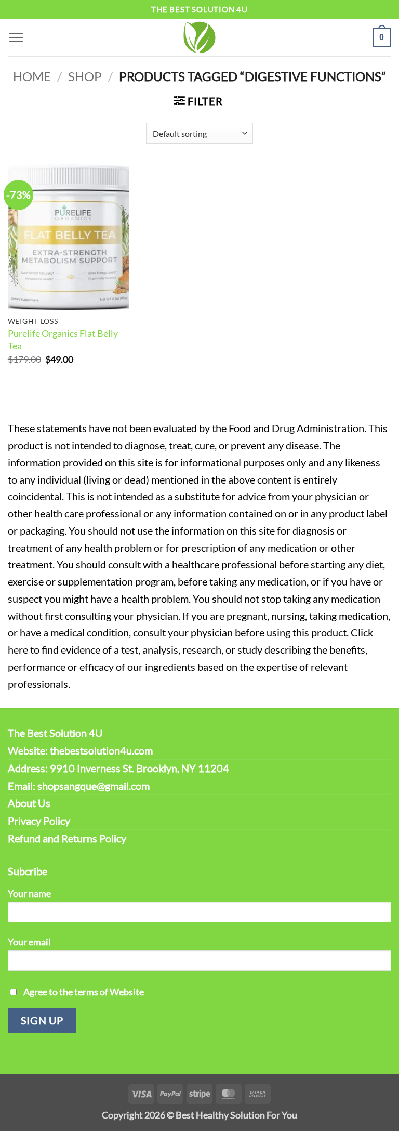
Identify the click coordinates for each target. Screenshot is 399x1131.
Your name (29, 893)
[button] (16, 37)
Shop (85, 76)
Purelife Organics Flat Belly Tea (63, 340)
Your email (29, 941)
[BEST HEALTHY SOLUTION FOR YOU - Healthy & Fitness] (199, 37)
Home (32, 76)
